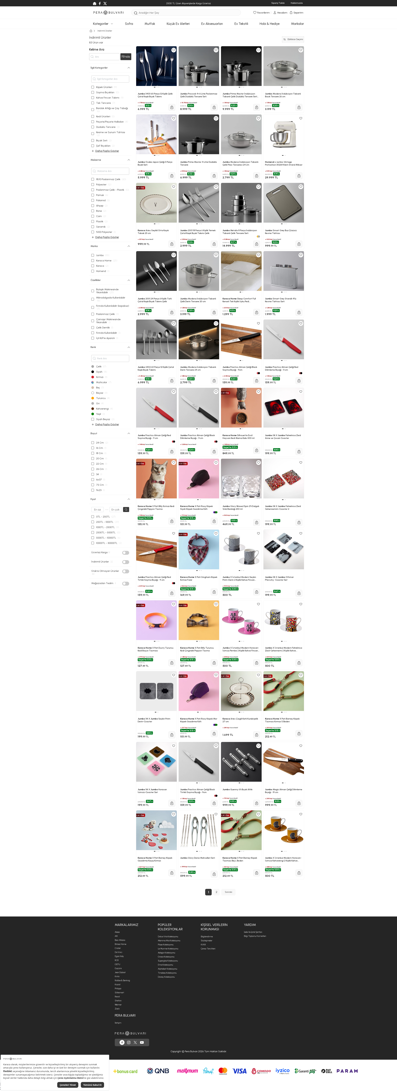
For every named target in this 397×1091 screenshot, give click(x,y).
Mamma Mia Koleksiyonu (169, 940)
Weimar (118, 1004)
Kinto (117, 976)
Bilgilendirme (207, 936)
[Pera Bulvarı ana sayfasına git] (130, 1033)
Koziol (117, 984)
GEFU (117, 964)
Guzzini (118, 968)
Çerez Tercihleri (208, 948)
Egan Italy (119, 956)
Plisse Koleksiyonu (165, 944)
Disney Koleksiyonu (166, 977)
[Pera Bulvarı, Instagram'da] (128, 1042)
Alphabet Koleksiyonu (167, 969)
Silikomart (119, 992)
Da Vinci (118, 952)
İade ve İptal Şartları (253, 932)
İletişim (118, 1023)
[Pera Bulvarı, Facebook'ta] (122, 1042)
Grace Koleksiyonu (166, 956)
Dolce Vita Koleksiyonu (168, 936)
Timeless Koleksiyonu (167, 973)
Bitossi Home (120, 944)
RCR (117, 960)
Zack (117, 1008)
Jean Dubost (120, 972)
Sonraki (228, 892)
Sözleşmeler (206, 940)
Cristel (117, 948)
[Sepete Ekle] (171, 872)
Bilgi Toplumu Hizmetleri (255, 936)
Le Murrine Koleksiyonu (168, 948)
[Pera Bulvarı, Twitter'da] (135, 1042)
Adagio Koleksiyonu (166, 952)
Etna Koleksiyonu (165, 964)
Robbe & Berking (122, 980)
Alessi (117, 932)
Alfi (116, 936)
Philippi (118, 988)
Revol (117, 996)
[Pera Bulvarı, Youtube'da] (141, 1042)
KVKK (203, 944)
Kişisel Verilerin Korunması (214, 927)
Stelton (118, 1000)
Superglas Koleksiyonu (168, 960)
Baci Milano (120, 940)
